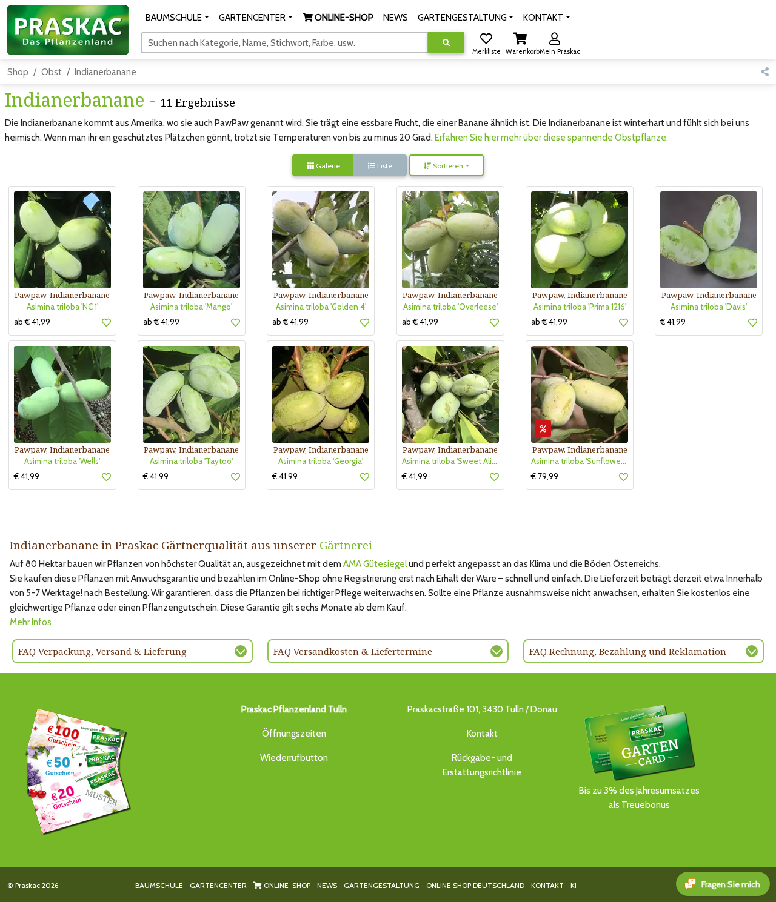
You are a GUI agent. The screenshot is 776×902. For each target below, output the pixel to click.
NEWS (327, 885)
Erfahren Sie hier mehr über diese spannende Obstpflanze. (551, 137)
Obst (51, 72)
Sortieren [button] (447, 165)
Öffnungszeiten (294, 733)
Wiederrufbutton (294, 757)
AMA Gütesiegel (375, 564)
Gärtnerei (345, 544)
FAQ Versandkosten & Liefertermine (352, 651)
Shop (17, 72)
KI (573, 885)
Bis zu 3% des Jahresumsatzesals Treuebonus (639, 798)
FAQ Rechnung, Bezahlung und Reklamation (627, 651)
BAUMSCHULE (159, 885)
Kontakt (482, 733)
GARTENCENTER (218, 885)
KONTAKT (547, 885)
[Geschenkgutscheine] (75, 769)
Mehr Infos (31, 622)
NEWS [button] (395, 17)
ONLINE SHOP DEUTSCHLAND (475, 885)
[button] (177, 17)
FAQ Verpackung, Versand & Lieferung (102, 651)
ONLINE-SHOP (286, 885)
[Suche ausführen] (446, 42)
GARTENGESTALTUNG (382, 885)
